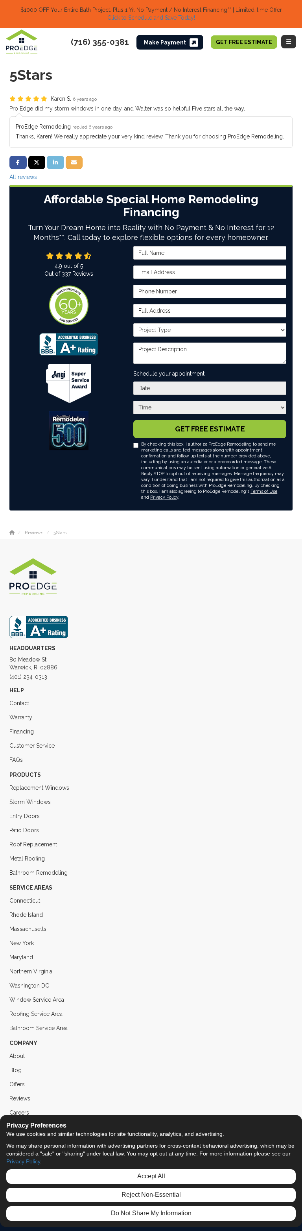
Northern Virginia (30, 971)
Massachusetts (27, 929)
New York (21, 943)
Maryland (21, 957)
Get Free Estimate (244, 42)
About (17, 1056)
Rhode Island (26, 915)
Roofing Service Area (36, 1014)
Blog (15, 1070)
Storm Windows (30, 802)
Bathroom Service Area (38, 1028)
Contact (19, 703)
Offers (17, 1084)
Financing (21, 731)
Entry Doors (24, 816)
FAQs (16, 760)
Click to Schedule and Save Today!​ (151, 18)
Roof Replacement (33, 844)
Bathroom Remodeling (38, 873)
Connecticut (24, 900)
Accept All (151, 1176)
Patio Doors (24, 830)
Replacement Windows (39, 788)
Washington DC (29, 985)
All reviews (23, 177)
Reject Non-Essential (151, 1194)
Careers (19, 1112)
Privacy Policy (164, 497)
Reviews (19, 1098)
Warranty (20, 717)
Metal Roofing (27, 858)
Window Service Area (36, 1000)
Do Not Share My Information (151, 1213)
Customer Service (32, 746)
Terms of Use (263, 491)
